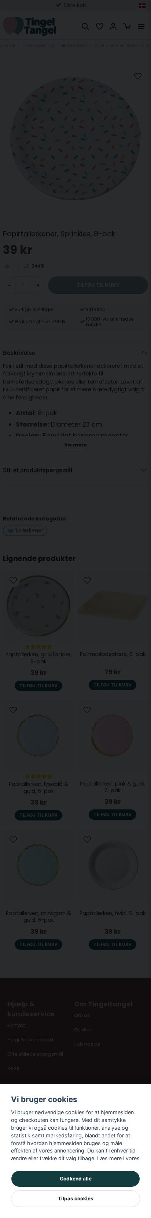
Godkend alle (76, 1179)
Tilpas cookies (75, 1198)
